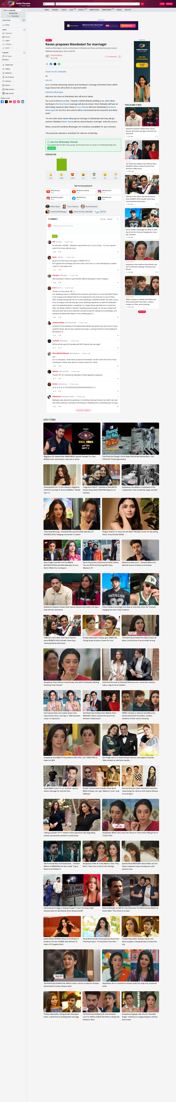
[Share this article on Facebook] (51, 64)
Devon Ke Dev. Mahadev (55, 71)
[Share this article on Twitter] (55, 64)
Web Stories (9, 89)
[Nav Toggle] (3, 4)
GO (142, 4)
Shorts (7, 85)
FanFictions (94, 10)
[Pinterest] (18, 101)
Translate (15, 16)
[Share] (118, 252)
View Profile (54, 58)
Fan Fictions (9, 77)
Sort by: (102, 219)
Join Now (51, 148)
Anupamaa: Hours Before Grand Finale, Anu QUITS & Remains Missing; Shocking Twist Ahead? (141, 266)
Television (8, 33)
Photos (128, 10)
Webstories (106, 10)
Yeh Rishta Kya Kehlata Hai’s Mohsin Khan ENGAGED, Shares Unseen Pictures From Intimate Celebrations (141, 166)
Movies (7, 37)
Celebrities (9, 65)
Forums (5, 53)
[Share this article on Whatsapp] (59, 64)
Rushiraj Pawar (62, 104)
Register (169, 4)
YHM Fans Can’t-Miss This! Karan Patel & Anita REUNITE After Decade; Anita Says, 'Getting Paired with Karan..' (140, 199)
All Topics (8, 56)
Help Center (9, 93)
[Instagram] (14, 101)
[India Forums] (19, 3)
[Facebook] (2, 101)
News (4, 30)
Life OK (48, 80)
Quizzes (8, 81)
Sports (7, 48)
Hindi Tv (48, 40)
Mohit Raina (67, 121)
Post (55, 236)
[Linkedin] (22, 101)
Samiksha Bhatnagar (54, 92)
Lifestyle (8, 44)
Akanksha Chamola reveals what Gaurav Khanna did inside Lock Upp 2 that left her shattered (141, 131)
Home (7, 25)
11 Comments (111, 56)
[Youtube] (10, 101)
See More (5, 60)
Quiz (71, 10)
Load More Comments (83, 410)
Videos (7, 69)
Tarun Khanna (82, 107)
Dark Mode (6, 20)
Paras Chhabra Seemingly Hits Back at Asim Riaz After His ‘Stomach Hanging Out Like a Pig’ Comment (141, 232)
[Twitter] (6, 101)
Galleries (8, 73)
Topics (63, 10)
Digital (7, 41)
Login (162, 4)
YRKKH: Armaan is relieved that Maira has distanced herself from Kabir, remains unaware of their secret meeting (141, 302)
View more (142, 311)
